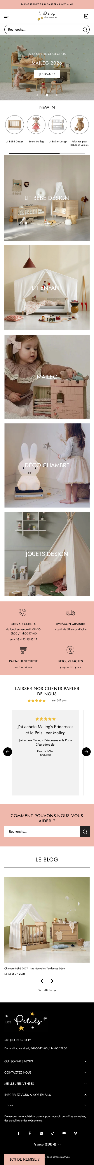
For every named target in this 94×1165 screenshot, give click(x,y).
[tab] (37, 95)
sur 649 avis (59, 701)
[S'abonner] (84, 1105)
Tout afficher (45, 990)
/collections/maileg (11, 37)
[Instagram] (41, 1133)
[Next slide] (52, 981)
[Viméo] (75, 1133)
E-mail (10, 1105)
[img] (36, 701)
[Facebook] (18, 1133)
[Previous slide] (42, 981)
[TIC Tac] (52, 1133)
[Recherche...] (85, 29)
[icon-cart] (85, 16)
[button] (7, 751)
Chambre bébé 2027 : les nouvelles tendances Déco (34, 968)
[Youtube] (64, 1133)
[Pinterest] (30, 1133)
